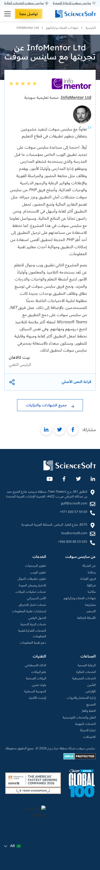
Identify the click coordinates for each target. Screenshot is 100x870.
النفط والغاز (89, 711)
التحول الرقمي (37, 618)
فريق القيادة (88, 579)
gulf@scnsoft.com (74, 503)
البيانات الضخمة (36, 678)
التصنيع (91, 704)
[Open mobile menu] (7, 13)
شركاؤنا (91, 585)
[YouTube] (49, 478)
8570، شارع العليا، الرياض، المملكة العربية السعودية (54, 524)
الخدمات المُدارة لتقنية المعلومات (32, 633)
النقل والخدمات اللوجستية (79, 717)
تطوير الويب (38, 572)
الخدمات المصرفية (84, 678)
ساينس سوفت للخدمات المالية (24, 3)
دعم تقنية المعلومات (33, 643)
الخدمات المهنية (85, 724)
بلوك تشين (39, 685)
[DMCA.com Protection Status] (79, 758)
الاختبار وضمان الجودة (32, 585)
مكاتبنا (92, 592)
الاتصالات (89, 737)
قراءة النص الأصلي (76, 382)
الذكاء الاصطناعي (35, 665)
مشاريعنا (90, 605)
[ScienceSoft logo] (75, 14)
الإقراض (90, 691)
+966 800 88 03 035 (72, 542)
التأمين (91, 685)
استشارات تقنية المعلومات (29, 611)
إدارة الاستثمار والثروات (81, 698)
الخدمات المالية (86, 672)
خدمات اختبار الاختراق (32, 605)
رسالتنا (92, 572)
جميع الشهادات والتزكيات (46, 405)
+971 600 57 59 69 (73, 512)
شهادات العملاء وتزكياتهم (80, 598)
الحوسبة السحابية (35, 691)
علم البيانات (38, 672)
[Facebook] (64, 478)
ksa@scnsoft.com (74, 533)
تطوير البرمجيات (35, 566)
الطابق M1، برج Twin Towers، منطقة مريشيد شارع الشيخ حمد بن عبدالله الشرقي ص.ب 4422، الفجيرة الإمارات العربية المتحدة (46, 494)
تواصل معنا (28, 14)
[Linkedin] (92, 478)
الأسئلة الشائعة (86, 618)
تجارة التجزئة (88, 730)
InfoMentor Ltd (76, 97)
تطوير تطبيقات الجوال (32, 579)
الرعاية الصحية (87, 665)
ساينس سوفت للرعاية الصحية (72, 3)
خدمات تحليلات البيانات (30, 592)
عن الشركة (89, 566)
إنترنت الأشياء (37, 698)
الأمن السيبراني (36, 598)
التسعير (91, 611)
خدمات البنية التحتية (33, 624)
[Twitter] (78, 478)
